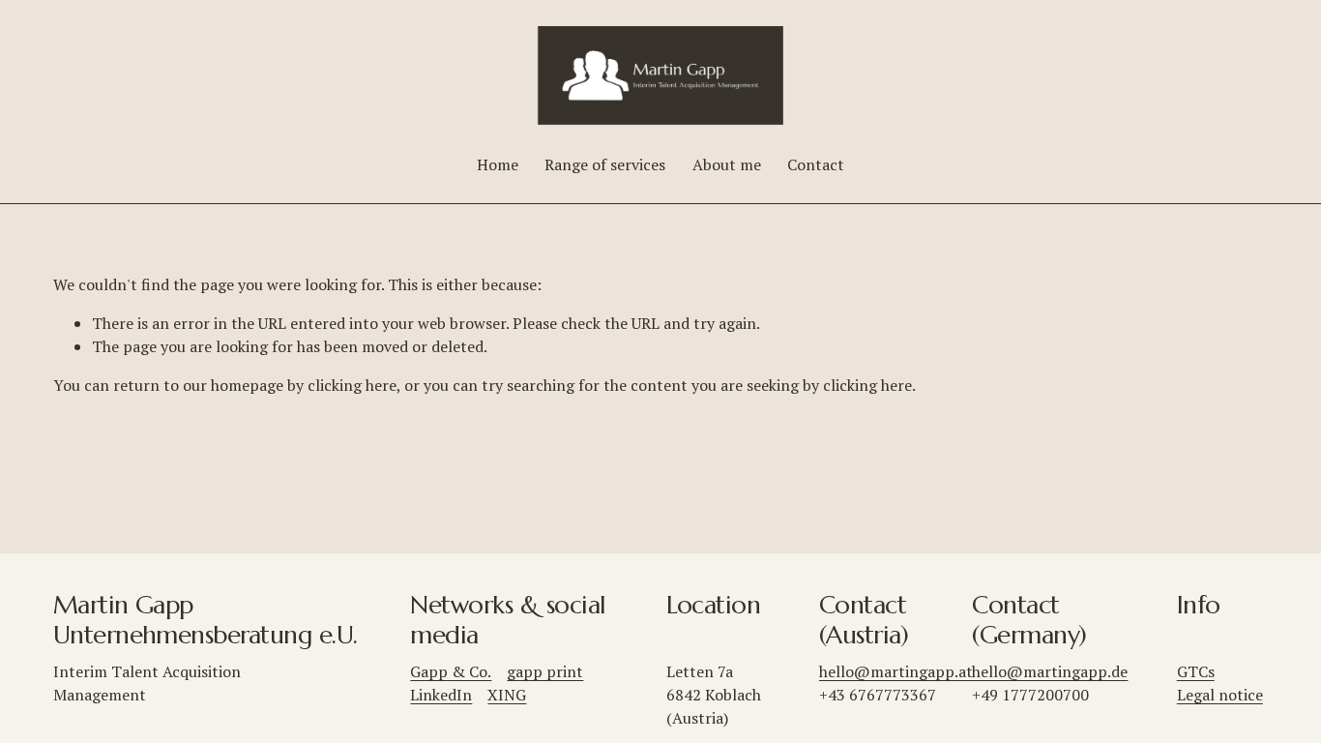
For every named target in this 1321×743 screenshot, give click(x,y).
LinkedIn (441, 694)
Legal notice (1220, 694)
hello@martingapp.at (896, 671)
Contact (815, 164)
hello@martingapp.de (1050, 671)
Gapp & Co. (450, 671)
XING (506, 694)
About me (726, 164)
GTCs (1196, 671)
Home (497, 164)
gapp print (545, 671)
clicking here (352, 385)
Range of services (604, 164)
